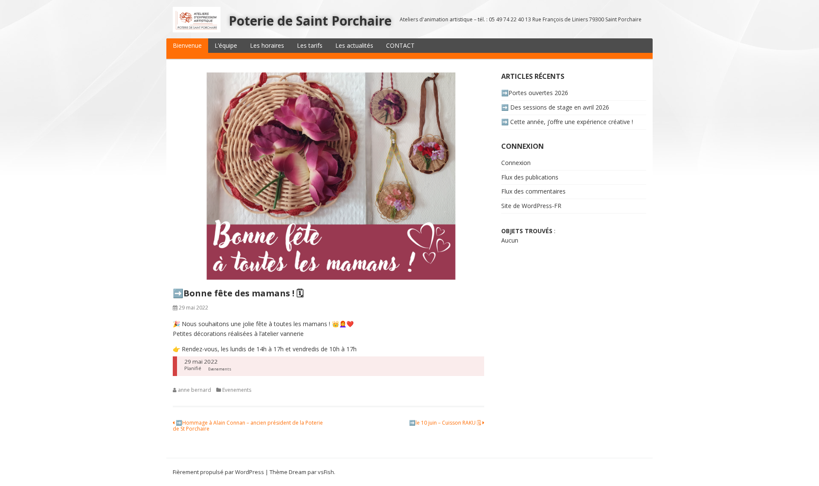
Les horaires (267, 45)
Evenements (236, 389)
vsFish (326, 472)
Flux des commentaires (533, 191)
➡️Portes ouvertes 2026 (534, 93)
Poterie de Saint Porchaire (310, 20)
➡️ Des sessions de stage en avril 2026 (555, 107)
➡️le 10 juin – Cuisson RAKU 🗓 (445, 422)
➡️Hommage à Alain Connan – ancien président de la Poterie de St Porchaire (248, 425)
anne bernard (194, 389)
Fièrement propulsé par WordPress (218, 472)
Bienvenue (187, 45)
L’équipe (226, 45)
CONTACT (400, 45)
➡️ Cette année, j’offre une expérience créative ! (567, 122)
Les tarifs (309, 45)
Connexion (516, 163)
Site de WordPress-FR (531, 206)
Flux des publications (529, 177)
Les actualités (354, 45)
